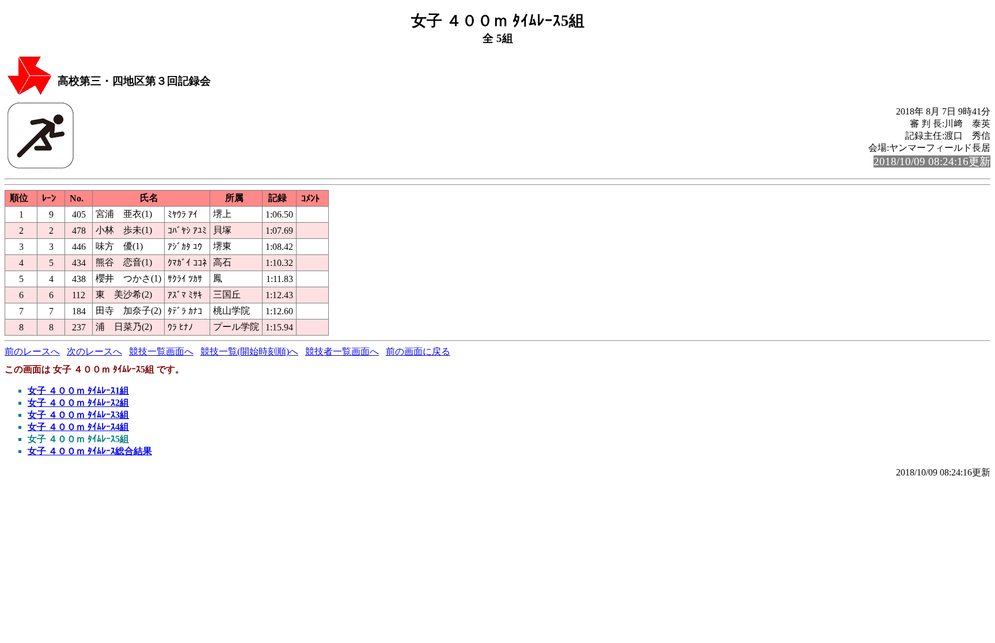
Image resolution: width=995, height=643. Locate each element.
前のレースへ (32, 351)
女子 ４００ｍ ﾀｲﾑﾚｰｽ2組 (78, 403)
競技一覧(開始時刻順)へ (249, 351)
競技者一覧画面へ (342, 351)
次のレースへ (94, 351)
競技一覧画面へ (161, 351)
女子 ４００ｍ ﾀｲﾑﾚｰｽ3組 (78, 415)
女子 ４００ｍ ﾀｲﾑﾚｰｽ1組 (78, 390)
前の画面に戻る (418, 351)
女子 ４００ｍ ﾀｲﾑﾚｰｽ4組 (78, 427)
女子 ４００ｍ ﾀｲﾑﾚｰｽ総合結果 (90, 451)
